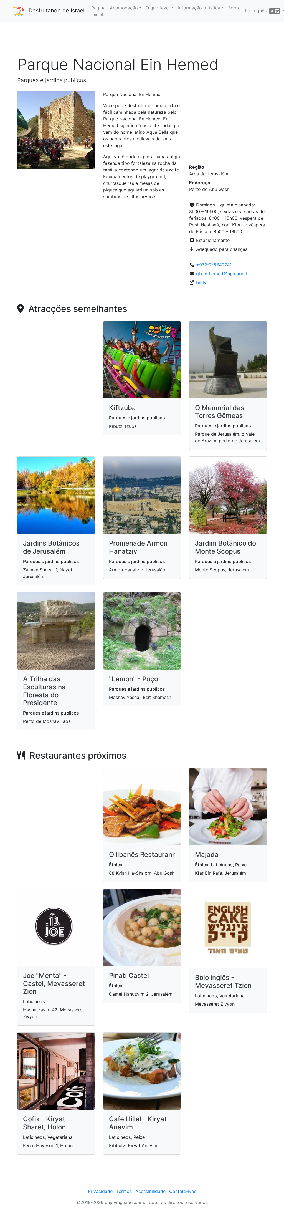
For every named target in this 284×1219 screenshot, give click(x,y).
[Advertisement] (142, 38)
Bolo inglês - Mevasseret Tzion (223, 981)
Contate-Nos (182, 1191)
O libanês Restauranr (142, 854)
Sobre (234, 8)
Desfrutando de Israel (57, 10)
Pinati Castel (129, 975)
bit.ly (201, 282)
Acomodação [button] (124, 8)
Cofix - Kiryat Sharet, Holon (44, 1123)
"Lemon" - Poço (133, 679)
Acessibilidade (150, 1191)
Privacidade (100, 1191)
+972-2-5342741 (214, 264)
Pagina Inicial (98, 11)
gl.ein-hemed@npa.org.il (221, 273)
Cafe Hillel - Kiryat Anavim (138, 1123)
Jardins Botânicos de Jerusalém (51, 547)
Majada (207, 854)
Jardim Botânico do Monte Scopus (225, 547)
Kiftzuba (122, 408)
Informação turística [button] (199, 8)
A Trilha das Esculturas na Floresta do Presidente (44, 691)
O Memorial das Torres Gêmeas (219, 412)
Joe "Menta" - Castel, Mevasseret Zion (54, 983)
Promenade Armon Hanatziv (138, 547)
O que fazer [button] (158, 8)
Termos (124, 1191)
